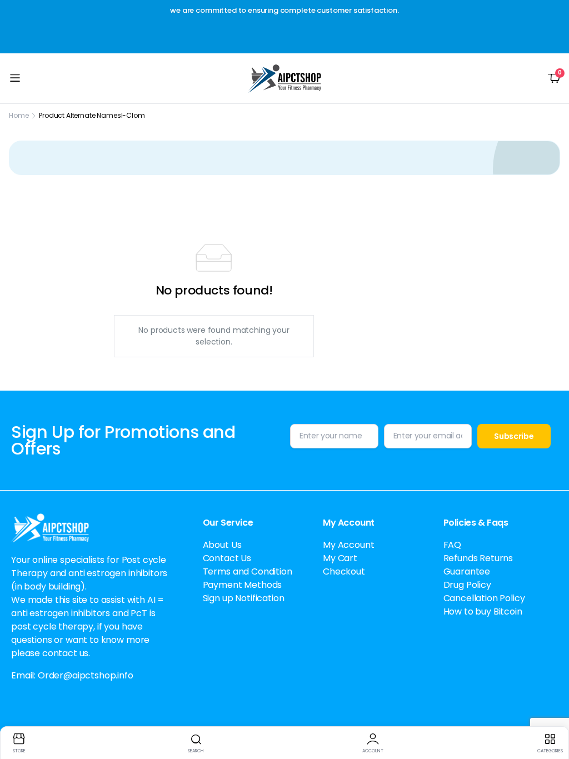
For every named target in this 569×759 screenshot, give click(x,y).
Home (18, 115)
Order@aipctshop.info (85, 675)
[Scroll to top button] (551, 709)
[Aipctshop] (284, 78)
